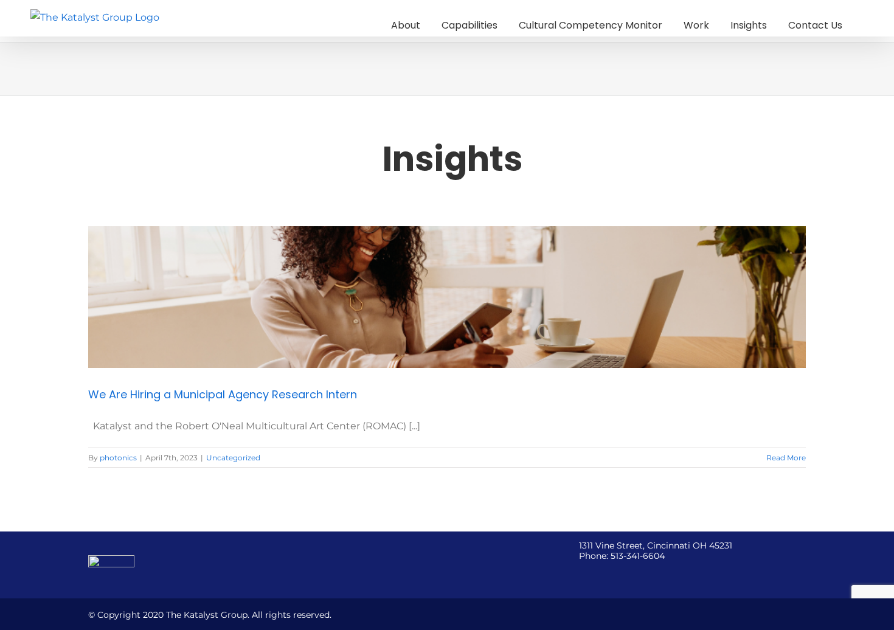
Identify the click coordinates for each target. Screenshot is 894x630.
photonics (118, 457)
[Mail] (648, 576)
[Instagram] (615, 576)
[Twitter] (599, 576)
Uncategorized (233, 457)
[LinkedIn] (632, 576)
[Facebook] (582, 576)
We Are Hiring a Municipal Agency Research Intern (222, 394)
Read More (786, 457)
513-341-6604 (638, 555)
